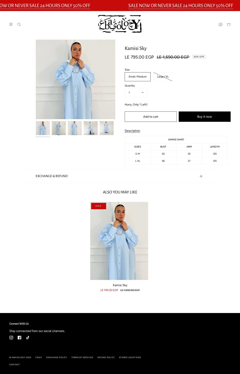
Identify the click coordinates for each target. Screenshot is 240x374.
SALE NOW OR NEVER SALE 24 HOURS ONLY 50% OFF (180, 5)
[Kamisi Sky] (119, 241)
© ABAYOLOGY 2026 (20, 357)
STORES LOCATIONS (130, 357)
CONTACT (14, 364)
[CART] (229, 24)
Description (132, 130)
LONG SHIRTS (133, 41)
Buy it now (204, 116)
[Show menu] (12, 24)
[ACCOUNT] (220, 24)
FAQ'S (38, 357)
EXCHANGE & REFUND (52, 176)
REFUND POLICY (106, 357)
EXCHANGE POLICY (56, 357)
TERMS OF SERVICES (82, 357)
